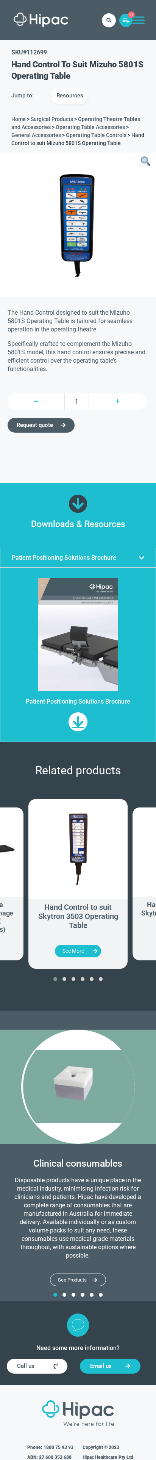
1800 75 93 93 (58, 1447)
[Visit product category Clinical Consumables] (78, 1087)
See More (73, 951)
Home (18, 119)
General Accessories (36, 135)
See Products (72, 1280)
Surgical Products (52, 119)
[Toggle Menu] (139, 20)
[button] (78, 557)
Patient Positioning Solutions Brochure (64, 557)
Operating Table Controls (96, 135)
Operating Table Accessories (90, 127)
